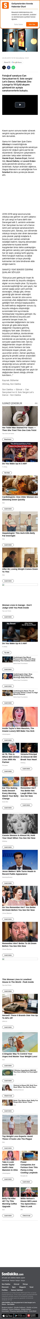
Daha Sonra (18, 24)
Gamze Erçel (21, 158)
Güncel (16, 1284)
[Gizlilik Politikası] (19, 1307)
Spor (14, 1287)
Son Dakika (6, 1284)
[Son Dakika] (20, 1273)
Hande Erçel (8, 158)
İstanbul (6, 172)
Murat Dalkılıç (12, 161)
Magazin (22, 1287)
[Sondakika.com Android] (20, 1316)
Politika (4, 1290)
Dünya (25, 1284)
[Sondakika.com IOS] (7, 1316)
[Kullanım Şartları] (7, 1307)
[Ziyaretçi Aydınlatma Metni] (19, 1311)
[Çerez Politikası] (14, 1309)
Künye (23, 1280)
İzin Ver (32, 24)
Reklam (12, 1280)
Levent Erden (29, 161)
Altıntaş (6, 144)
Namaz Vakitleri (17, 1290)
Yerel (31, 1287)
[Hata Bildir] (32, 1311)
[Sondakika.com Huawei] (32, 1316)
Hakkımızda (5, 1280)
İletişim (18, 1280)
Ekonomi (5, 1287)
